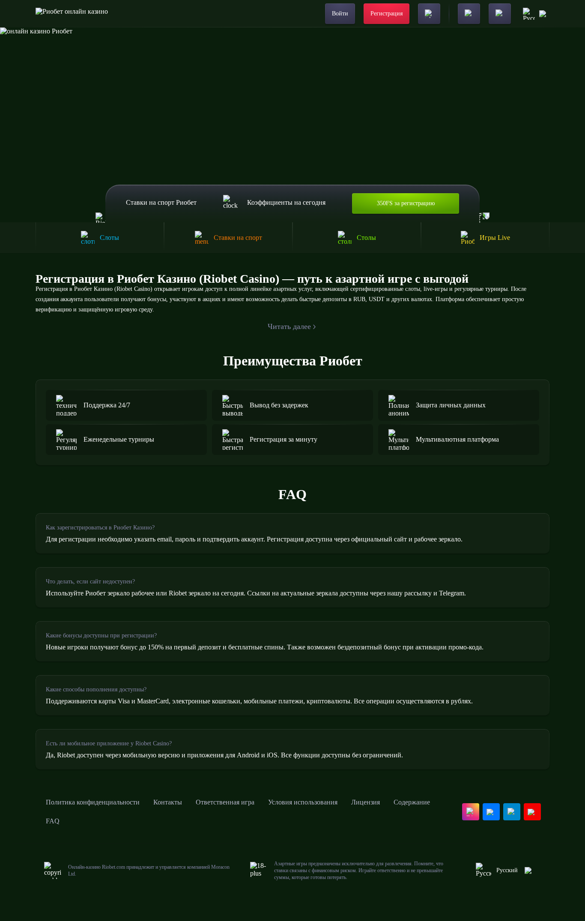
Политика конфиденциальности (93, 802)
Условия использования (302, 802)
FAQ (53, 821)
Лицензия (365, 802)
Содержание (412, 802)
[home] (72, 14)
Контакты (167, 802)
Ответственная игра (225, 802)
